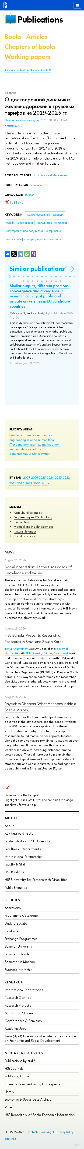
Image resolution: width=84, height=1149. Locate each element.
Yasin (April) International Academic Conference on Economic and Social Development (40, 1038)
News (9, 552)
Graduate (12, 931)
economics (44, 435)
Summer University (18, 946)
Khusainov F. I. (13, 126)
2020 (20, 483)
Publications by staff (20, 1061)
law (39, 444)
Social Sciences (24, 536)
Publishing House (17, 1076)
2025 (42, 477)
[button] (9, 276)
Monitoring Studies (19, 1013)
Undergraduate (16, 923)
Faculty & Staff (16, 864)
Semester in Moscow (20, 961)
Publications (40, 19)
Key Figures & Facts (19, 833)
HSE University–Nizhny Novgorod (45, 653)
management (51, 444)
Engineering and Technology (33, 517)
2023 (58, 477)
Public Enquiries (16, 887)
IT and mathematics (22, 444)
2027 (26, 477)
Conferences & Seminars (23, 1021)
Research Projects (18, 1005)
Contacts (32, 1132)
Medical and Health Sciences (33, 526)
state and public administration (29, 454)
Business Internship (18, 969)
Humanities (21, 522)
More (45, 483)
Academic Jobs (15, 1028)
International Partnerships (23, 856)
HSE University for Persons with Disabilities (36, 879)
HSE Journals (14, 1068)
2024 (50, 477)
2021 (12, 483)
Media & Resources (24, 1053)
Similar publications (37, 269)
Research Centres (18, 997)
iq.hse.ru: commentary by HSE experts (32, 1084)
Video (9, 1107)
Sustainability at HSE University (27, 841)
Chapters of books (30, 47)
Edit (77, 1144)
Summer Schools (17, 954)
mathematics (18, 449)
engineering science (23, 440)
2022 (66, 477)
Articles (36, 37)
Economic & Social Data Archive (28, 1099)
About (11, 818)
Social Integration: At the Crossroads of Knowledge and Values (38, 570)
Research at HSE (41, 70)
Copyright (47, 1132)
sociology (34, 449)
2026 (34, 477)
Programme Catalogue (21, 915)
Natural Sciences (25, 531)
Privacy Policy (65, 1132)
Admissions (13, 908)
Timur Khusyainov (16, 648)
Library (9, 1091)
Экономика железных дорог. (23, 120)
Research (14, 982)
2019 (28, 483)
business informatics (22, 435)
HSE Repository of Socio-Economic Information (40, 1114)
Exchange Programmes (21, 938)
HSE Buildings (14, 872)
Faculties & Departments (23, 849)
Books (13, 37)
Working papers (27, 57)
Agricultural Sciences (28, 512)
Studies (12, 900)
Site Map (10, 1139)
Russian (29, 195)
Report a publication (17, 70)
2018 (36, 483)
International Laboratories (24, 990)
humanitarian (47, 440)
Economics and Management (51, 175)
